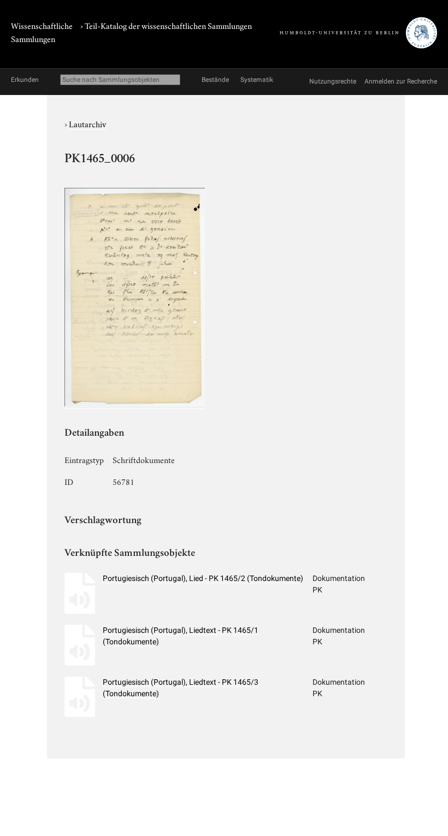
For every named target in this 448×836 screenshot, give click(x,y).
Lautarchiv (87, 123)
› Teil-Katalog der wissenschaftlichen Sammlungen (166, 25)
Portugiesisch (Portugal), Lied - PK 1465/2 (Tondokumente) (203, 578)
